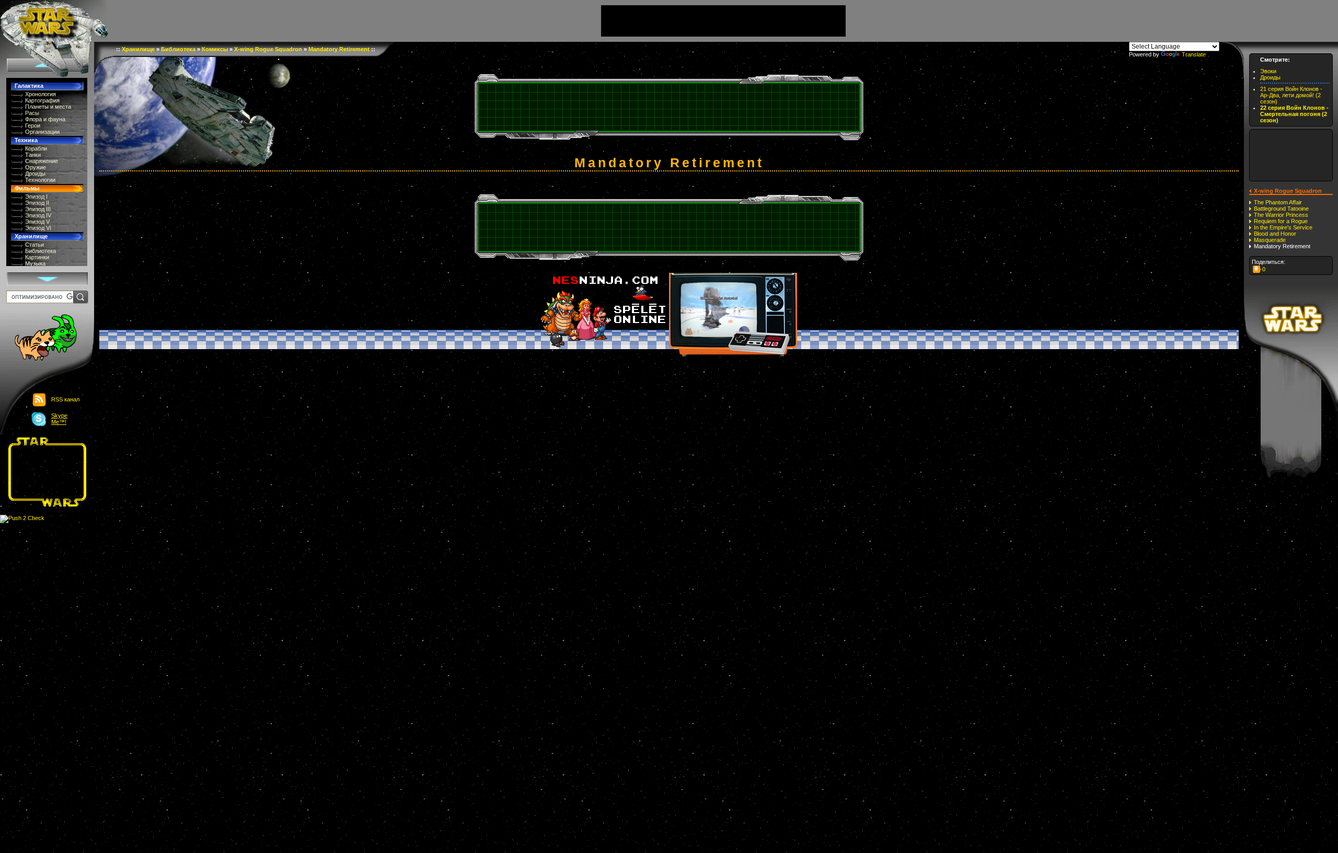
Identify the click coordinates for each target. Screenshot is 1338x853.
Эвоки (1268, 71)
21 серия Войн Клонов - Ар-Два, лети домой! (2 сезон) (1291, 95)
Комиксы (215, 49)
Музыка (35, 263)
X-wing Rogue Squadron (268, 49)
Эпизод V (37, 221)
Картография (42, 100)
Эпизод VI (38, 228)
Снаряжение (41, 161)
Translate (1194, 54)
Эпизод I (36, 196)
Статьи (34, 244)
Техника (26, 140)
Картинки (37, 257)
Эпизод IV (38, 215)
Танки (33, 155)
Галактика (29, 86)
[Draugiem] (1257, 269)
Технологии (40, 180)
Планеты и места (48, 106)
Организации (42, 132)
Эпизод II (37, 203)
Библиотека (40, 251)
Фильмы (27, 188)
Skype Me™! (59, 418)
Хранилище (31, 236)
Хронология (40, 94)
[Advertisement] (44, 471)
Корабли (36, 148)
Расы (32, 113)
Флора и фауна (45, 119)
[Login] (40, 338)
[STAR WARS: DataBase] (54, 21)
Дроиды (35, 173)
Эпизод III (38, 209)
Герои (32, 125)
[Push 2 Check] (22, 518)
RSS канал (65, 399)
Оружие (35, 167)
